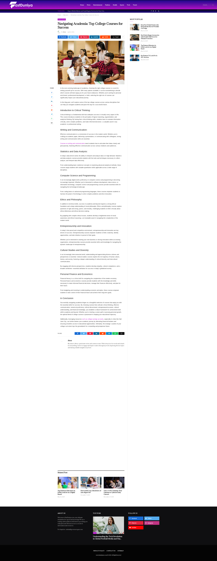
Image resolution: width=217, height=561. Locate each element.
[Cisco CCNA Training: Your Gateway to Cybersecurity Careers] (114, 482)
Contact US (111, 551)
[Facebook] (51, 92)
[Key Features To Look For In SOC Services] (134, 58)
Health (115, 5)
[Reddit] (51, 110)
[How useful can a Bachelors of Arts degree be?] (91, 482)
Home (82, 5)
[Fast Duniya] (21, 5)
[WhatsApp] (51, 118)
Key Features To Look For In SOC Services (149, 56)
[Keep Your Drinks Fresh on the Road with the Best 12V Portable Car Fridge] (134, 27)
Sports (122, 5)
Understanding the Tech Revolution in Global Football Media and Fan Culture (107, 537)
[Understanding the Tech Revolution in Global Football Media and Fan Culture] (108, 525)
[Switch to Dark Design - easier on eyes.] (158, 11)
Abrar (64, 32)
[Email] (51, 122)
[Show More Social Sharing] (122, 37)
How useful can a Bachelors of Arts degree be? (91, 491)
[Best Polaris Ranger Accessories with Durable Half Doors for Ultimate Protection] (134, 37)
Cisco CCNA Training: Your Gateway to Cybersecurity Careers (113, 492)
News (88, 5)
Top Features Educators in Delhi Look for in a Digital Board (66, 492)
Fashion (107, 5)
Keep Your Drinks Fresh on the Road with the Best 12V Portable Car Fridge (150, 26)
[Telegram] (51, 114)
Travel (135, 5)
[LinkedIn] (51, 101)
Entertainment (97, 5)
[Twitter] (51, 97)
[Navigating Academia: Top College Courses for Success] (91, 62)
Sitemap (121, 551)
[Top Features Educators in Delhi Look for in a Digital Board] (68, 482)
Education (61, 19)
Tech (128, 5)
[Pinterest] (51, 105)
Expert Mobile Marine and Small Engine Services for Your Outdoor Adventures (87, 11)
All (95, 533)
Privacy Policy (98, 551)
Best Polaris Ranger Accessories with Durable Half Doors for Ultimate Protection (150, 36)
